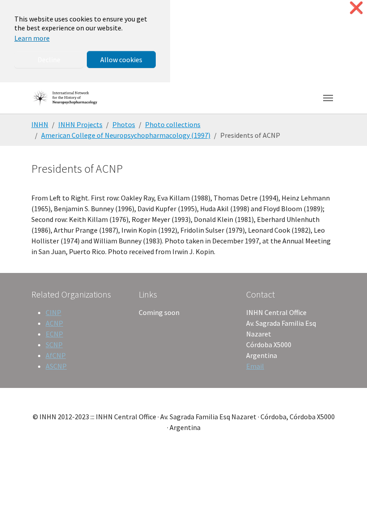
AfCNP (56, 355)
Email (255, 366)
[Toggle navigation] (328, 98)
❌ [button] (356, 8)
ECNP (54, 333)
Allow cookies (121, 59)
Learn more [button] (32, 38)
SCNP (54, 344)
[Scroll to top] (347, 508)
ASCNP (56, 366)
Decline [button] (49, 59)
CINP (53, 312)
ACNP (54, 323)
